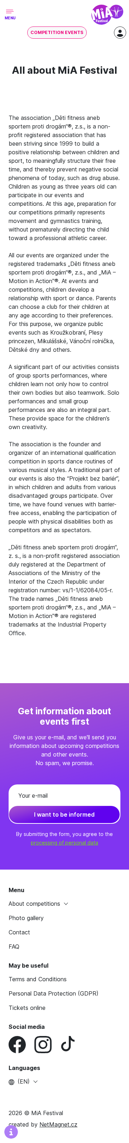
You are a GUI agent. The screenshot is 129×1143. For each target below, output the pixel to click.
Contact (19, 932)
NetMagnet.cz (58, 1124)
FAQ (14, 946)
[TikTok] (73, 1044)
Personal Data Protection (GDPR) (54, 993)
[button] (64, 1081)
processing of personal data (64, 843)
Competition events (56, 32)
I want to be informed (64, 814)
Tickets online (27, 1007)
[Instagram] (47, 1044)
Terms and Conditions (38, 979)
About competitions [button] (35, 903)
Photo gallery (26, 917)
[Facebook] (21, 1044)
